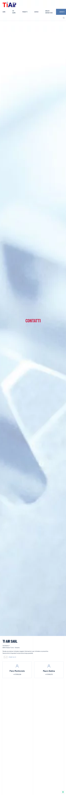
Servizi (36, 12)
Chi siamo (13, 12)
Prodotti (25, 12)
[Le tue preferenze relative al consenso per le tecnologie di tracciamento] (63, 792)
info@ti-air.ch (12, 657)
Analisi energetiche (49, 12)
